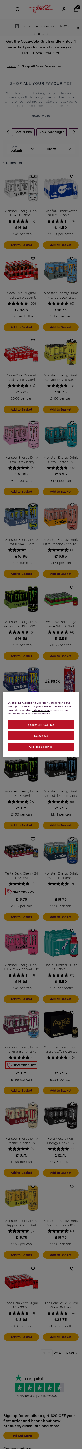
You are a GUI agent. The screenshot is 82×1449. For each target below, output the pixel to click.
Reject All (41, 735)
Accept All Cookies (41, 724)
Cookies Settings (41, 746)
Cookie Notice (41, 713)
